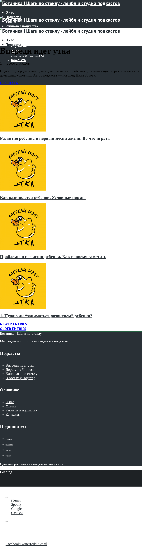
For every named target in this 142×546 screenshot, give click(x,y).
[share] (7, 521)
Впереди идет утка (20, 365)
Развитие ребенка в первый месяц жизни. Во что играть (55, 138)
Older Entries (13, 328)
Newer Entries (13, 324)
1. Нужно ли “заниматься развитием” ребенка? (46, 315)
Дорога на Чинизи (20, 370)
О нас (10, 12)
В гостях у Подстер (20, 378)
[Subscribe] (7, 497)
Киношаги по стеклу (21, 374)
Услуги (11, 406)
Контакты (13, 58)
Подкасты (13, 44)
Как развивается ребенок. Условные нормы (43, 197)
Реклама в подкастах (22, 26)
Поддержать (17, 38)
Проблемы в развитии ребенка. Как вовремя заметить (53, 256)
